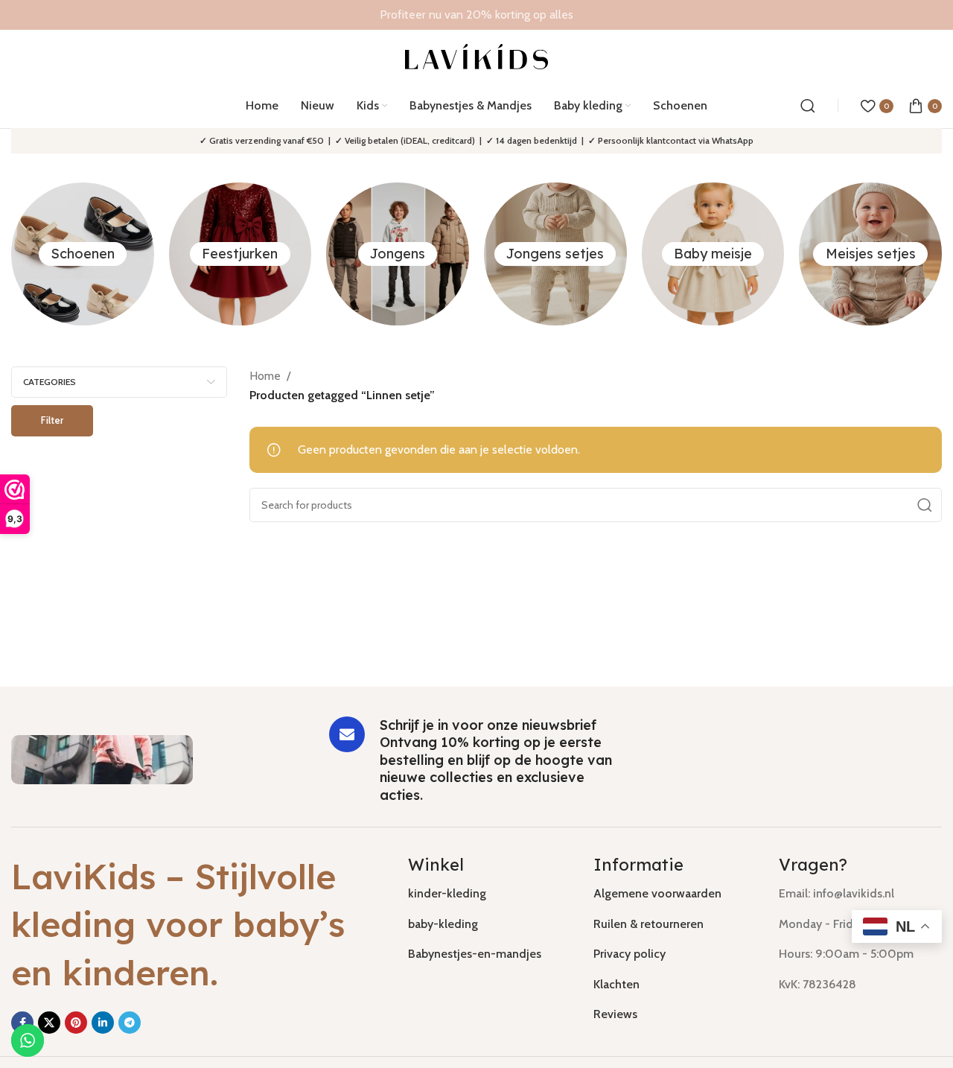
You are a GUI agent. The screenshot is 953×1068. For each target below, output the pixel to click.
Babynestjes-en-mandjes (474, 954)
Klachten (616, 984)
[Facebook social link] (22, 1022)
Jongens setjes (555, 253)
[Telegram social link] (129, 1022)
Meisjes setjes (871, 253)
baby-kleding (443, 924)
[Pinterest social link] (76, 1022)
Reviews (615, 1014)
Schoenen (83, 253)
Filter (52, 420)
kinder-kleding (447, 893)
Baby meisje (713, 253)
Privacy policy (629, 954)
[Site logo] (477, 55)
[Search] (808, 106)
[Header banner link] (476, 15)
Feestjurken (240, 253)
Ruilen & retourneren (648, 924)
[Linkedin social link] (103, 1022)
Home (265, 376)
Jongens (397, 253)
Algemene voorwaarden (657, 893)
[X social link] (49, 1022)
